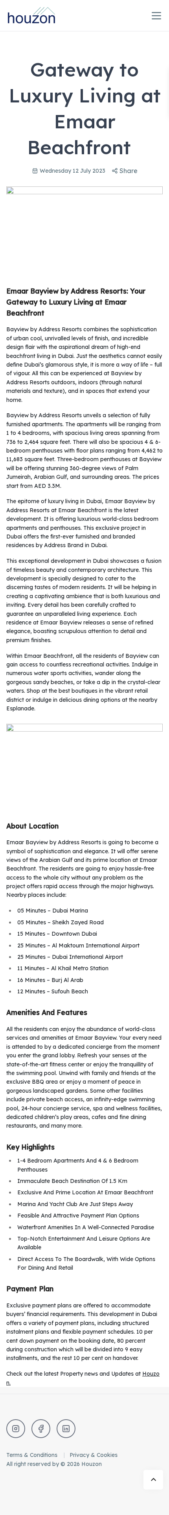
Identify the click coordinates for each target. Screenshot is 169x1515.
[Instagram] (15, 1428)
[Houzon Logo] (37, 15)
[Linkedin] (66, 1428)
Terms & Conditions (32, 1454)
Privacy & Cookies (94, 1454)
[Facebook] (40, 1428)
